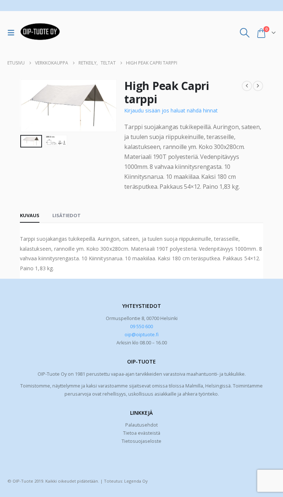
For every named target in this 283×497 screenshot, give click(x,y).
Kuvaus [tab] (29, 215)
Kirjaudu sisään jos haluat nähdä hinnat (171, 110)
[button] (12, 33)
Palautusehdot (141, 425)
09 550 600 (141, 326)
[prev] (247, 86)
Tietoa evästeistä (141, 433)
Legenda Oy (136, 481)
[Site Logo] (40, 32)
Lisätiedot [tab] (66, 215)
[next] (258, 86)
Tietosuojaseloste (141, 441)
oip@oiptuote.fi (141, 334)
